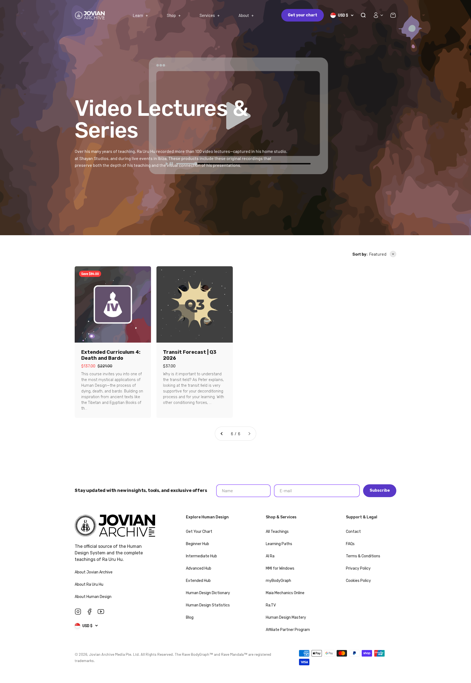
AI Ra (270, 556)
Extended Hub (198, 580)
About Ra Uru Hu (89, 584)
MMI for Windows (280, 568)
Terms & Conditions (363, 556)
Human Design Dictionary (208, 593)
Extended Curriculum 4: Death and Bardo (110, 355)
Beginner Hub (197, 544)
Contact (353, 531)
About (243, 15)
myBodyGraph (278, 580)
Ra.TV (271, 605)
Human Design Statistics (208, 605)
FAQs (350, 544)
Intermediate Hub (201, 556)
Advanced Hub (198, 568)
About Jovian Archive (94, 572)
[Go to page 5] (222, 433)
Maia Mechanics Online (285, 593)
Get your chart (302, 15)
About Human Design (93, 596)
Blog (190, 617)
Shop (171, 15)
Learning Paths (279, 544)
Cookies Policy (358, 580)
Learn (138, 15)
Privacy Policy (358, 568)
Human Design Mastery (286, 617)
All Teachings (277, 531)
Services (207, 15)
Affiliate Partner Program (288, 629)
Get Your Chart (199, 531)
